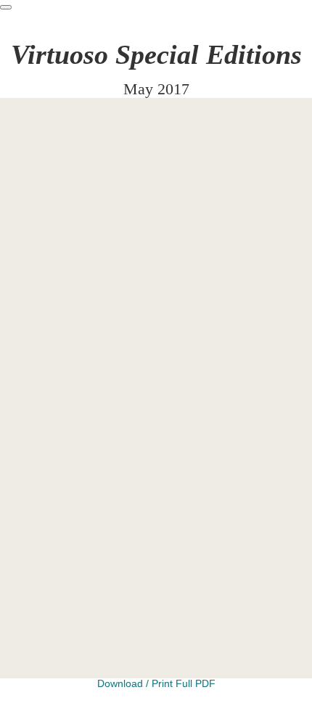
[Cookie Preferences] (6, 7)
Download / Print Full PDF (156, 683)
